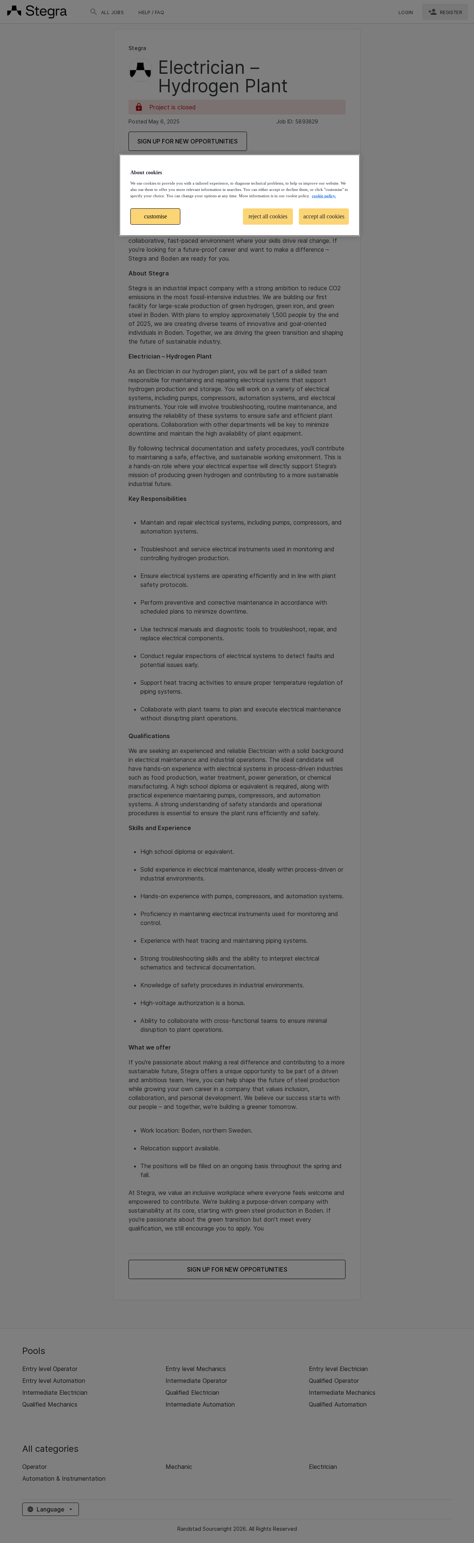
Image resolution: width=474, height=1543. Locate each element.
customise (155, 216)
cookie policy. (324, 196)
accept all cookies (323, 216)
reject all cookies (267, 216)
